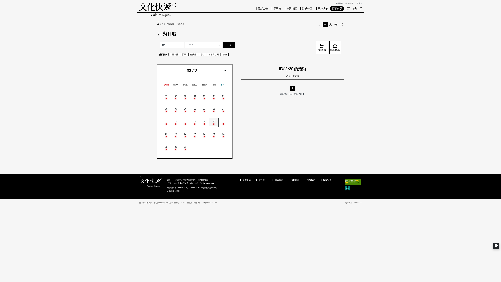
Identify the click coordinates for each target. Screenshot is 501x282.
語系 (359, 3)
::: (334, 3)
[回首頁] (157, 10)
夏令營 (175, 54)
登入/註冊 (349, 3)
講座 (225, 54)
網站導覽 (339, 3)
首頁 (161, 24)
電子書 (277, 8)
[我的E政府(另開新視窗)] (347, 189)
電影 (202, 54)
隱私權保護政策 (145, 203)
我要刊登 (337, 8)
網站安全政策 (159, 203)
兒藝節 (193, 54)
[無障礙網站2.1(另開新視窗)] (353, 182)
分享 (341, 24)
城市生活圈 (213, 54)
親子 (184, 54)
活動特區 (307, 8)
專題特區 (291, 8)
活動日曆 (180, 24)
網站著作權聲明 (172, 203)
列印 (336, 24)
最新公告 (263, 8)
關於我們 (323, 8)
